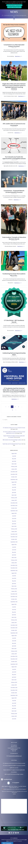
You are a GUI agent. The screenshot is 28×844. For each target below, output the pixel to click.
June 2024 (14, 518)
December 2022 (14, 565)
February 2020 (14, 651)
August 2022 (14, 573)
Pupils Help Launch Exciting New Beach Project (12, 443)
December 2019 (14, 656)
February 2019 (14, 682)
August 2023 (14, 544)
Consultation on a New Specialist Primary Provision (14, 45)
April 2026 (14, 461)
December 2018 (14, 687)
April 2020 (14, 646)
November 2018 (14, 690)
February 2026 (14, 466)
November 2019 (14, 659)
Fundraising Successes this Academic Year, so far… (14, 274)
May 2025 (14, 489)
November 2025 (14, 474)
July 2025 (14, 484)
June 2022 (14, 578)
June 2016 (14, 718)
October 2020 (14, 630)
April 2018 (14, 708)
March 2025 (14, 495)
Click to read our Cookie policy (14, 7)
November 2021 (14, 596)
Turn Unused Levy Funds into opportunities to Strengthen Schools (14, 157)
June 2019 (14, 672)
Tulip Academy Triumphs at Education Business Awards (14, 238)
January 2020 (14, 653)
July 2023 (14, 547)
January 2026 (14, 469)
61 (13, 410)
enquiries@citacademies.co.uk (15, 756)
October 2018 (14, 692)
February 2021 (14, 620)
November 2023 (14, 536)
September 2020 (14, 633)
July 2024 (14, 515)
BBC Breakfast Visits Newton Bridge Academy (12, 439)
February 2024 (14, 528)
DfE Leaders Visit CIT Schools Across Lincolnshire (14, 124)
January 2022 (14, 591)
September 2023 (14, 541)
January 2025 (14, 500)
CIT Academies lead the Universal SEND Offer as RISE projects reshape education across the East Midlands (14, 390)
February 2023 (14, 560)
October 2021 (14, 599)
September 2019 (14, 664)
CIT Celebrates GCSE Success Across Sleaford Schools (14, 427)
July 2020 (14, 638)
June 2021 (14, 609)
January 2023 (14, 562)
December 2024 (14, 502)
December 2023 (14, 534)
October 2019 (14, 661)
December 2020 (14, 625)
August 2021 (14, 604)
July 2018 (14, 700)
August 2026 (14, 453)
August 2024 (14, 513)
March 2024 (14, 526)
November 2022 (14, 568)
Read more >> (18, 56)
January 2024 (14, 531)
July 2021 (14, 607)
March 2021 (14, 617)
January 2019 (14, 685)
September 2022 (14, 570)
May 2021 (14, 612)
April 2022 (14, 583)
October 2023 (14, 539)
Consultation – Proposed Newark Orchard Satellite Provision (14, 191)
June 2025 (14, 487)
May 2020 (14, 643)
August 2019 (14, 666)
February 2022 (14, 588)
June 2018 (14, 703)
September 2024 (14, 510)
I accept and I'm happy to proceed (14, 5)
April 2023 (14, 555)
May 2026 (14, 458)
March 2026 (14, 463)
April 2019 (14, 677)
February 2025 (14, 497)
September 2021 (14, 601)
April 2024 (14, 523)
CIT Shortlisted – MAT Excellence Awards (14, 321)
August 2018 (14, 698)
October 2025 (14, 476)
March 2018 (14, 711)
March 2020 (14, 648)
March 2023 (14, 557)
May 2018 (14, 705)
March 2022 (14, 586)
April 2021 (14, 614)
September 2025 (14, 479)
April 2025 (14, 492)
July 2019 (14, 669)
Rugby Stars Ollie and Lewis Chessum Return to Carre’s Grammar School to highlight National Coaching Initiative (14, 86)
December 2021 (14, 594)
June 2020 (14, 640)
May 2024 (14, 521)
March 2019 (14, 679)
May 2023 (14, 552)
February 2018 (14, 713)
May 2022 (14, 581)
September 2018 (14, 695)
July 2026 (14, 456)
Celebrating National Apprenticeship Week (14, 354)
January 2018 (14, 716)
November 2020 (14, 627)
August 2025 (14, 482)
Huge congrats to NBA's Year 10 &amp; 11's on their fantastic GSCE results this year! (14, 789)
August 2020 (14, 635)
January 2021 (14, 622)
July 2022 (14, 575)
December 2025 (14, 471)
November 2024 (14, 505)
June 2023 (14, 549)
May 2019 (14, 674)
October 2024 (14, 508)
